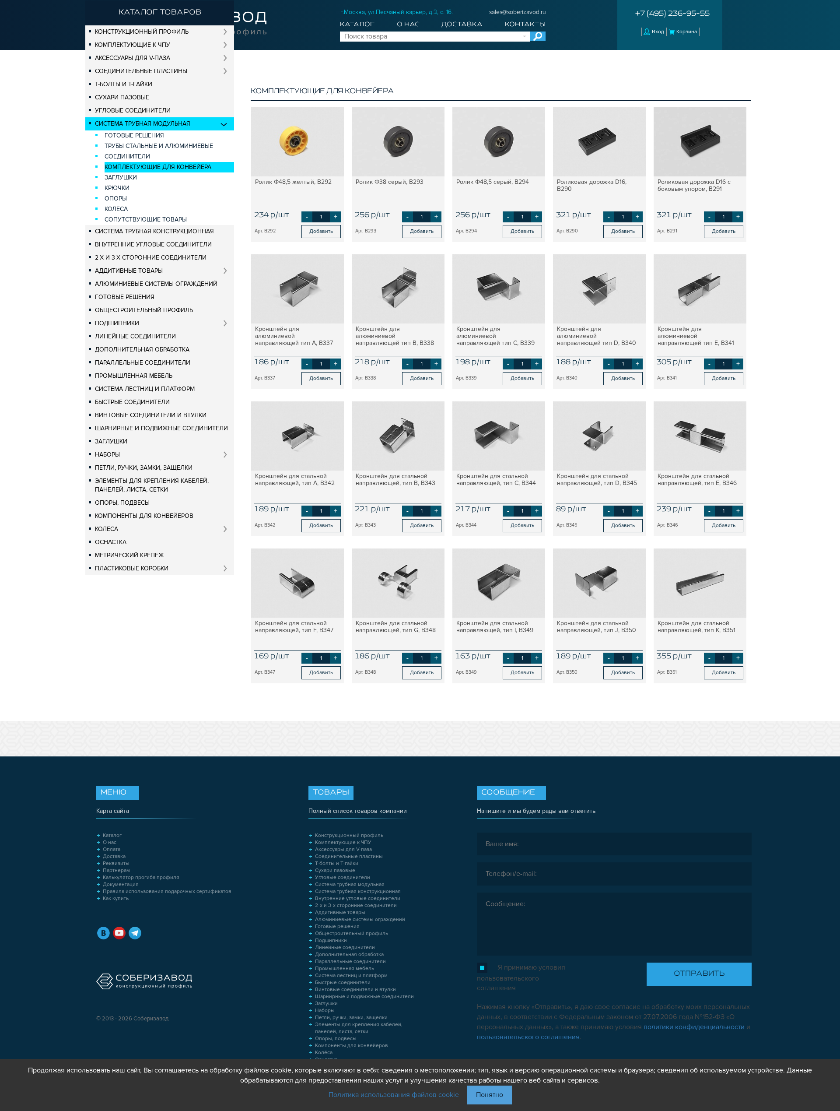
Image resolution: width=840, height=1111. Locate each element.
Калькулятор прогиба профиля (141, 877)
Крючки (117, 188)
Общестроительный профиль (144, 310)
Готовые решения (134, 135)
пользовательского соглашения (528, 1037)
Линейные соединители (135, 336)
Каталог (357, 24)
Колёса (106, 529)
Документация (121, 884)
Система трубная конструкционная (154, 231)
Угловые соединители (133, 110)
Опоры (116, 198)
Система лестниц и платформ (145, 389)
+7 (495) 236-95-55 (672, 14)
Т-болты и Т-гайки (123, 84)
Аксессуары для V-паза (132, 58)
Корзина (686, 31)
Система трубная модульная (142, 123)
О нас (408, 24)
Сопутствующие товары (146, 219)
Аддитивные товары (129, 270)
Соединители (127, 156)
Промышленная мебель (133, 376)
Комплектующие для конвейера (158, 167)
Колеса (116, 209)
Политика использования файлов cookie (394, 1094)
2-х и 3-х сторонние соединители (150, 257)
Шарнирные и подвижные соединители (161, 428)
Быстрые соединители (132, 402)
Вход (658, 31)
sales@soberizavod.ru (517, 12)
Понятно (489, 1094)
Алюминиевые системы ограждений (156, 284)
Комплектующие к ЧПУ (132, 45)
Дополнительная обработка (142, 349)
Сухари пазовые (122, 97)
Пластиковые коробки (131, 568)
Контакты (525, 24)
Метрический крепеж (129, 555)
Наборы (107, 454)
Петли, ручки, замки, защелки (143, 467)
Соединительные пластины (141, 71)
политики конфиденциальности (694, 1027)
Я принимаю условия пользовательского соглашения (521, 977)
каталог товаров (160, 12)
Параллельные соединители (142, 362)
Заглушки (121, 177)
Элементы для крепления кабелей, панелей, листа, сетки (152, 485)
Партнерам (116, 870)
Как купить (116, 898)
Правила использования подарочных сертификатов (167, 891)
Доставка (462, 24)
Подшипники (117, 323)
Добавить (321, 231)
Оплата (111, 849)
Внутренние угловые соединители (153, 244)
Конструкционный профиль (142, 31)
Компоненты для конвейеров (144, 516)
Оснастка (110, 542)
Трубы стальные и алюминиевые (159, 146)
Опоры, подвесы (122, 502)
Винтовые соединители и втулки (150, 415)
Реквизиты (116, 863)
